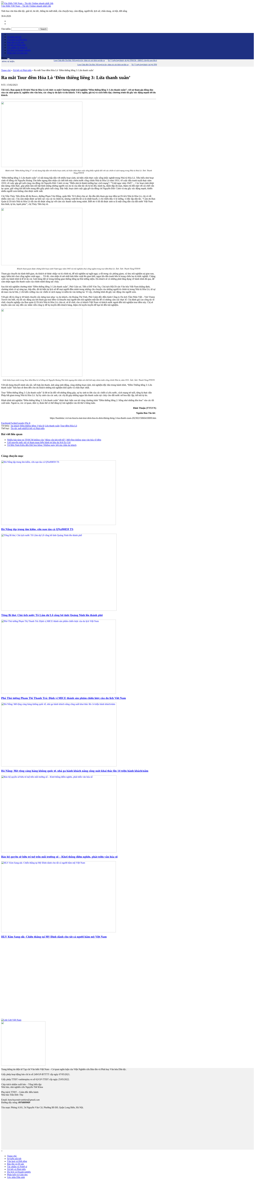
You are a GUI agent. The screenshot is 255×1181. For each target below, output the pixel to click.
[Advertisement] (78, 980)
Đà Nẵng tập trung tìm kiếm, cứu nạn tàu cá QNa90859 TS (37, 529)
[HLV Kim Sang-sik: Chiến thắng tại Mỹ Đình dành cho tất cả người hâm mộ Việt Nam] (58, 931)
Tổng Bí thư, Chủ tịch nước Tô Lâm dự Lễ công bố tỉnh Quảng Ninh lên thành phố (52, 615)
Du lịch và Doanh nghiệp (19, 50)
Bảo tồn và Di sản (15, 42)
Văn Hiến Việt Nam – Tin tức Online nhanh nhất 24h (26, 6)
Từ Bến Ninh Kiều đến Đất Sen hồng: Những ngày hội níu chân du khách (41, 445)
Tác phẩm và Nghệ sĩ (17, 47)
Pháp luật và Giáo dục (17, 53)
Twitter (13, 423)
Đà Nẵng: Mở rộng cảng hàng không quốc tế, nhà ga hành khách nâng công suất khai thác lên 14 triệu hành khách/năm (74, 770)
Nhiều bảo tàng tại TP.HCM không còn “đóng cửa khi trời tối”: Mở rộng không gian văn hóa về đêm (54, 440)
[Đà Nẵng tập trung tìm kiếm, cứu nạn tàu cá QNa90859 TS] (58, 524)
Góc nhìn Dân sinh (16, 1177)
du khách (15, 425)
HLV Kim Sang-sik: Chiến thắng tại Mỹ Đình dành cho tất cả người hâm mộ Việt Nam (54, 936)
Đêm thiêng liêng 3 (29, 425)
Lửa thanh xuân (52, 425)
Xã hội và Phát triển (16, 45)
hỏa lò (41, 425)
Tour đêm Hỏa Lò (68, 425)
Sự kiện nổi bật (14, 37)
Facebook (5, 423)
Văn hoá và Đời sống (17, 39)
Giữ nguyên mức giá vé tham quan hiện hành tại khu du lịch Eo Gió (39, 442)
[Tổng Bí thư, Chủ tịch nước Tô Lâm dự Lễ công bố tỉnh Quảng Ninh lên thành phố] (59, 610)
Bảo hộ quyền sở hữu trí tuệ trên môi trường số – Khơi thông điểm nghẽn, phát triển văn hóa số (59, 856)
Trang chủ (6, 70)
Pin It (27, 423)
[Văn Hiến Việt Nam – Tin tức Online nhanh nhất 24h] (27, 3)
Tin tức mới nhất (18, 428)
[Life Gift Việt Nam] (11, 1020)
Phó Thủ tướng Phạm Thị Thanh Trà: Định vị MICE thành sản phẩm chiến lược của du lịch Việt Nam (63, 698)
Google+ (21, 423)
